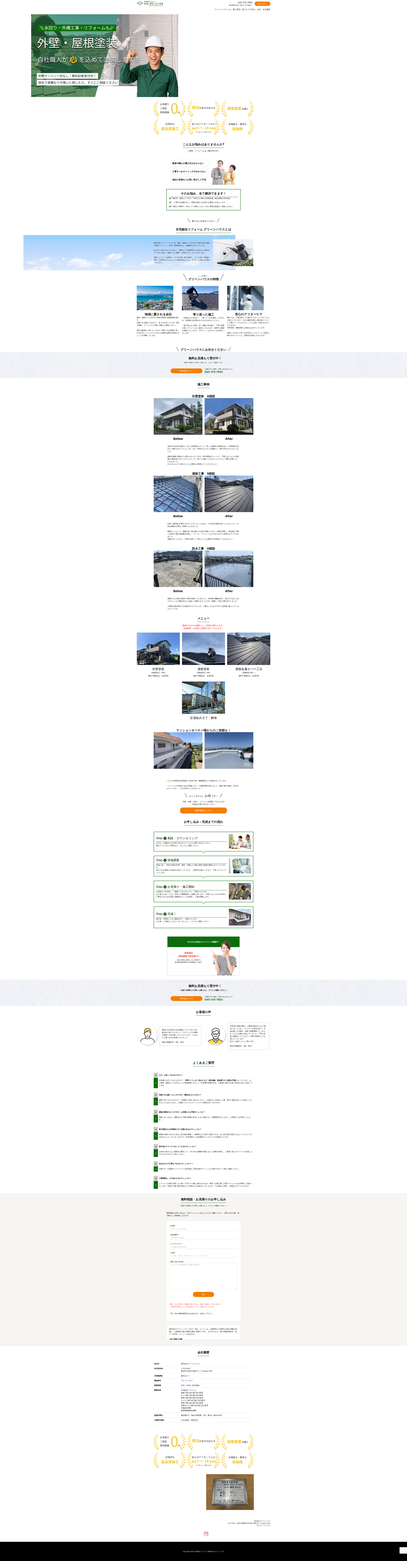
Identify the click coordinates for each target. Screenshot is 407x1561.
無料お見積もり (262, 4)
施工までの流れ (248, 9)
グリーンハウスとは (222, 9)
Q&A (259, 9)
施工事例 (236, 9)
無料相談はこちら (186, 371)
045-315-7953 (245, 2)
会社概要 (266, 9)
